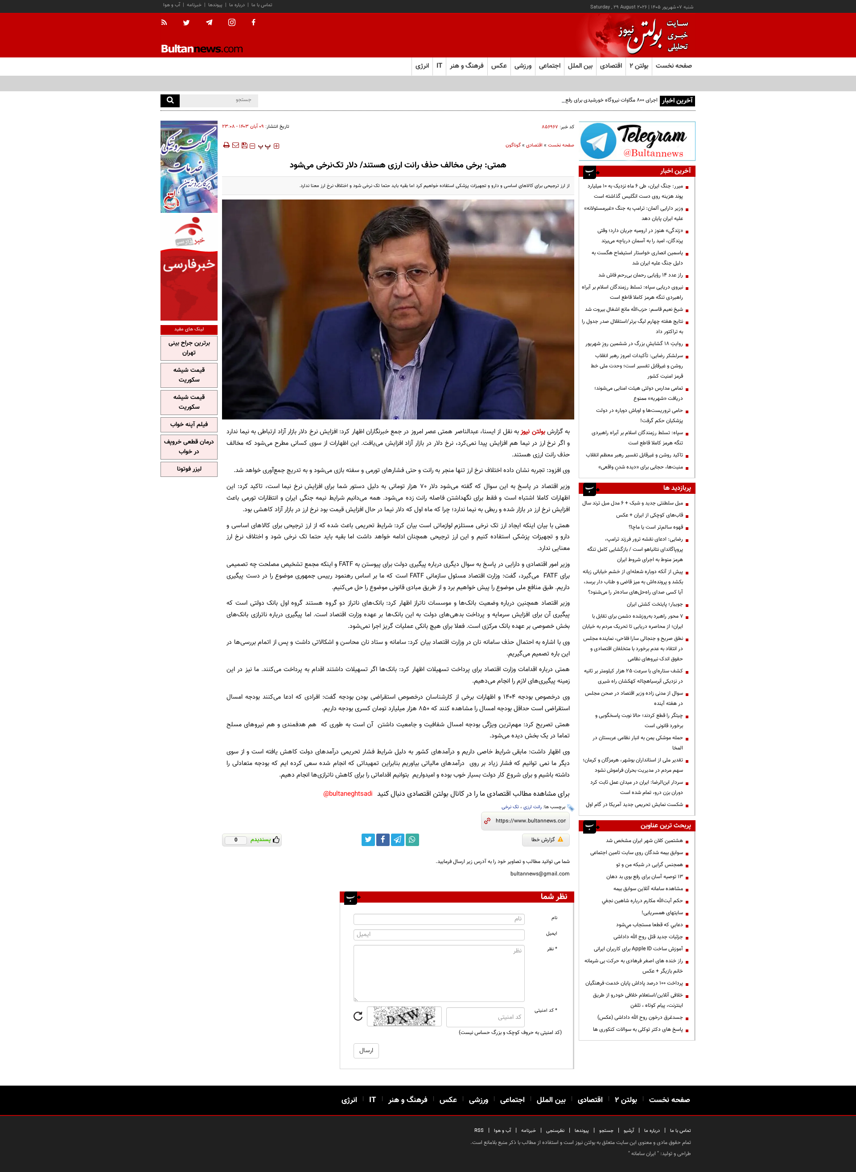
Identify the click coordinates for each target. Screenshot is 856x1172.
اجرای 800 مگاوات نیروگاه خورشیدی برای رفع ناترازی (604, 100)
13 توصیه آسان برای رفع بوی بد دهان (644, 877)
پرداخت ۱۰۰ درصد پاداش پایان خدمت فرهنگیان (634, 983)
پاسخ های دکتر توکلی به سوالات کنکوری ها (638, 1030)
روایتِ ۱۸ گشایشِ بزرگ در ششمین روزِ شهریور (634, 344)
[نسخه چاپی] (226, 145)
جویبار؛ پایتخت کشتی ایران (655, 604)
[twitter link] (368, 840)
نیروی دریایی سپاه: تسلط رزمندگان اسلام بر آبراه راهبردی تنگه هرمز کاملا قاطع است (632, 292)
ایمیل (551, 933)
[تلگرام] (637, 141)
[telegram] (209, 22)
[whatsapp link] (412, 840)
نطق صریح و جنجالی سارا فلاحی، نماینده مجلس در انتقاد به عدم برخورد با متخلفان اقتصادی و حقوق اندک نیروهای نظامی (633, 649)
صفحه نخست (674, 66)
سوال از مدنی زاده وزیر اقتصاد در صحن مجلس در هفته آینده (634, 698)
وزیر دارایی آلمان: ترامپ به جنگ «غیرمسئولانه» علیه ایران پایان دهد (633, 213)
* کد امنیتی (546, 1010)
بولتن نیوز (533, 432)
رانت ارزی (532, 807)
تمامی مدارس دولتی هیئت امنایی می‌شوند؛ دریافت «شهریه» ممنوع (638, 393)
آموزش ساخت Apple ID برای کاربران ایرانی (638, 949)
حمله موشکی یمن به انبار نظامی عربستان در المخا (638, 743)
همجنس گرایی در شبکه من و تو (649, 865)
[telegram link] (397, 840)
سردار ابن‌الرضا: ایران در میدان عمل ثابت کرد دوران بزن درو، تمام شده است (636, 787)
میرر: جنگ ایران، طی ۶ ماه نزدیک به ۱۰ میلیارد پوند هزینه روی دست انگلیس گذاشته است (635, 191)
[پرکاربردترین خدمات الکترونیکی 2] (189, 167)
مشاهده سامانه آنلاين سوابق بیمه (648, 889)
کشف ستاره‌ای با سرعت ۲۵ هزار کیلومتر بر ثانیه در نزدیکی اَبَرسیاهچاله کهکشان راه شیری (633, 676)
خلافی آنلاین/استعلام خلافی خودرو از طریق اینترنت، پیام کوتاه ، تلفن (638, 1000)
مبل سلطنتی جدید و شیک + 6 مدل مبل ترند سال (632, 503)
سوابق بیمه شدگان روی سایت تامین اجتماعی (636, 853)
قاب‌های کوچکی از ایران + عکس (649, 515)
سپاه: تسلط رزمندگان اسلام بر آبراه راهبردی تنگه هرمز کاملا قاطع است (637, 438)
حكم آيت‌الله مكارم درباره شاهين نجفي (642, 901)
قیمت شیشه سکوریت (189, 375)
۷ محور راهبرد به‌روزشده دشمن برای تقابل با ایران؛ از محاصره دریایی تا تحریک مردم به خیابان (632, 621)
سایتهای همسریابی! (662, 913)
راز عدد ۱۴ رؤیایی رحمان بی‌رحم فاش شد (640, 275)
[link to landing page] (651, 35)
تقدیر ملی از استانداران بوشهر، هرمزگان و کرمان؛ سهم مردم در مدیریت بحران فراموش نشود (633, 765)
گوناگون (513, 145)
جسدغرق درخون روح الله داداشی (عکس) (640, 1017)
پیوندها (215, 5)
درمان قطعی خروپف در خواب (189, 447)
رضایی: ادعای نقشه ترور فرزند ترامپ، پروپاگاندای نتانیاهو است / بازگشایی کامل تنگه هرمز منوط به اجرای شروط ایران (635, 549)
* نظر (552, 949)
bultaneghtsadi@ (348, 794)
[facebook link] (383, 840)
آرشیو (629, 1131)
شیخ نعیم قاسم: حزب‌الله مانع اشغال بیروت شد (634, 309)
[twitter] (186, 24)
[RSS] (167, 23)
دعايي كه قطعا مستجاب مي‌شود (649, 925)
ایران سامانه (643, 1154)
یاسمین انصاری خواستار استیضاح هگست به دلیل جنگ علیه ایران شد (637, 258)
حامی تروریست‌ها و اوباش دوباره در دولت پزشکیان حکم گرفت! (639, 416)
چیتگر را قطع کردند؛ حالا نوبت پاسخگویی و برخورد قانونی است (639, 721)
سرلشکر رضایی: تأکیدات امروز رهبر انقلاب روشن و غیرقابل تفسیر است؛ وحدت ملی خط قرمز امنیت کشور (637, 366)
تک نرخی (510, 807)
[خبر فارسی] (189, 268)
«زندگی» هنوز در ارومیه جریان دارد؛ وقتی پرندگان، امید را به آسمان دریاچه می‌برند (640, 236)
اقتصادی (534, 145)
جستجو (606, 1131)
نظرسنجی (555, 1131)
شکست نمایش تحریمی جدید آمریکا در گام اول (634, 805)
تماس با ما (261, 5)
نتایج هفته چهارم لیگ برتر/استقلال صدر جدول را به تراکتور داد (632, 326)
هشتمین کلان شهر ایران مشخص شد (644, 841)
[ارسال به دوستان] (235, 145)
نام (554, 918)
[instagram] (231, 23)
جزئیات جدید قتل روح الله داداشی (648, 937)
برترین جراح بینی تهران (189, 348)
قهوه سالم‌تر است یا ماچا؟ (656, 527)
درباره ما (237, 5)
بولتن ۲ (639, 66)
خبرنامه (194, 5)
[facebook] (253, 23)
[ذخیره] (244, 145)
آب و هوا (171, 5)
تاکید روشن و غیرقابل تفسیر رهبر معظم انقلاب (634, 455)
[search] (170, 100)
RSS (479, 1131)
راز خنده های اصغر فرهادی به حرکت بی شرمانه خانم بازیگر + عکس (633, 966)
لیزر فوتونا (189, 469)
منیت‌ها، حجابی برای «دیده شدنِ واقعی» (640, 467)
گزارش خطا (543, 840)
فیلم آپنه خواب (189, 425)
